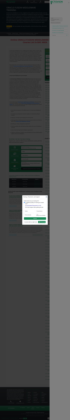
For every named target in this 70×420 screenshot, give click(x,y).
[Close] (46, 197)
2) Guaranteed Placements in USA (33, 205)
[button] (42, 222)
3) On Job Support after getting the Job (34, 207)
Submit (35, 218)
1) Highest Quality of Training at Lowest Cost (34, 203)
